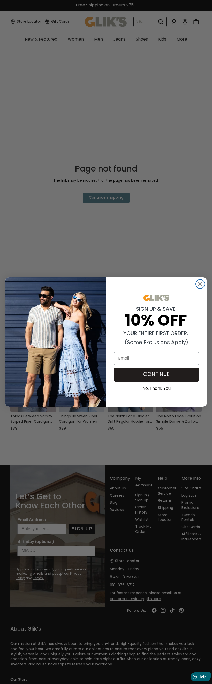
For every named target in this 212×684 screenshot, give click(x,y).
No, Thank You (156, 388)
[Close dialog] (200, 284)
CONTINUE (156, 374)
